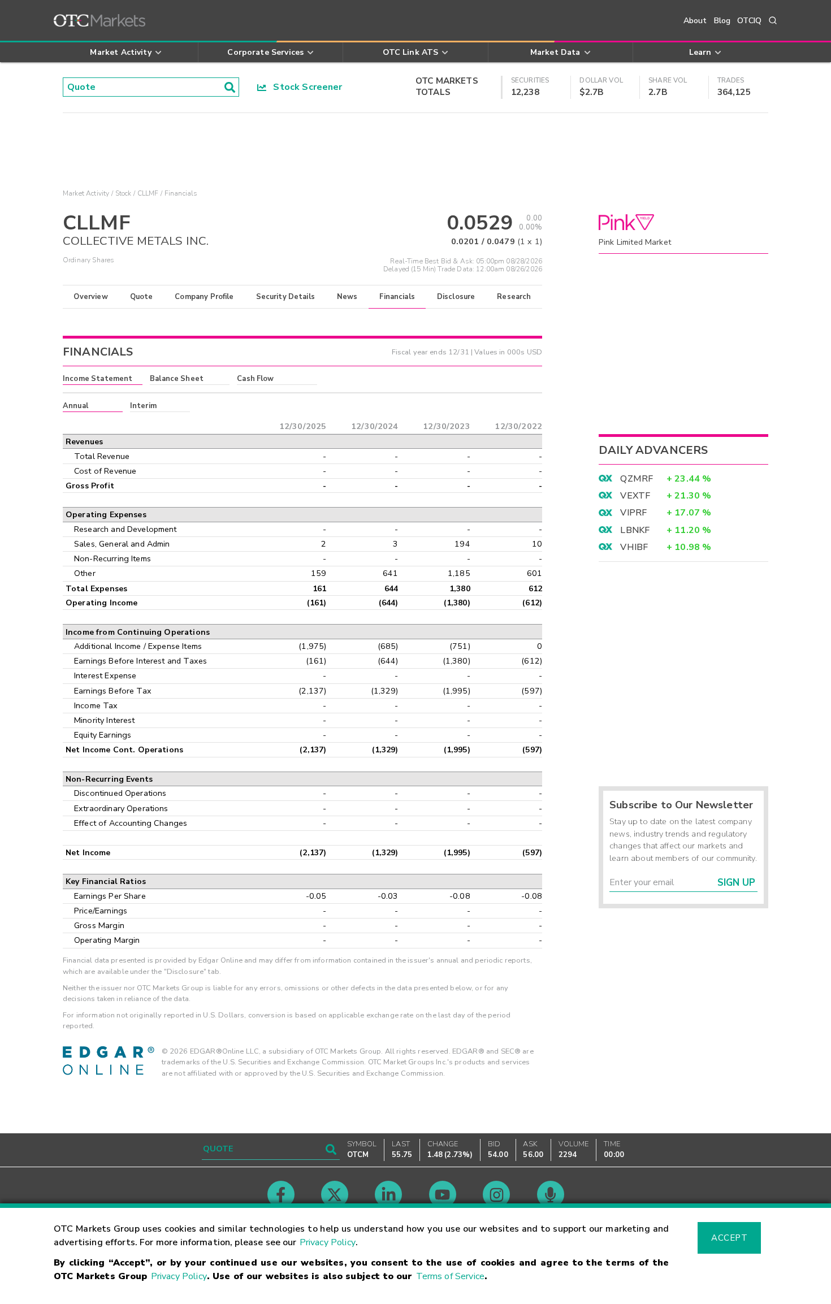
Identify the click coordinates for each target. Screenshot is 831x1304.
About (695, 20)
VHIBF (634, 547)
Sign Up (736, 882)
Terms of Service (450, 1276)
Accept (729, 1238)
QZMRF (636, 479)
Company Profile (204, 297)
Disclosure (456, 297)
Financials (397, 297)
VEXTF (635, 495)
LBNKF (635, 530)
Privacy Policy (328, 1242)
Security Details (285, 297)
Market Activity (86, 193)
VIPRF (633, 512)
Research (514, 297)
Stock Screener (304, 87)
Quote (141, 297)
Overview (90, 297)
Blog (722, 20)
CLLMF (148, 193)
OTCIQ (749, 20)
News (347, 297)
